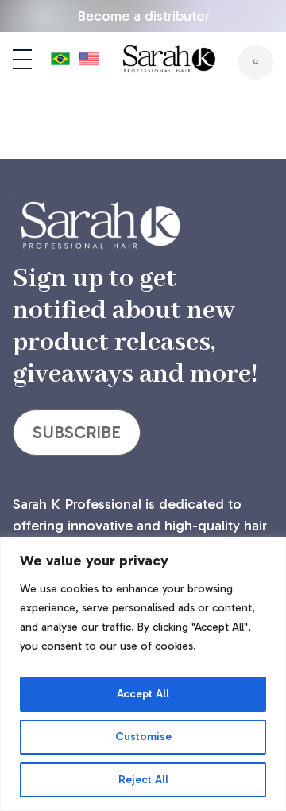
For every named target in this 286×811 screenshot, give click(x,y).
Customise (143, 736)
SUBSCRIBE (77, 432)
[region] (143, 674)
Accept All (143, 693)
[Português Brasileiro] (60, 62)
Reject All (143, 779)
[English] (89, 62)
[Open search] (255, 62)
